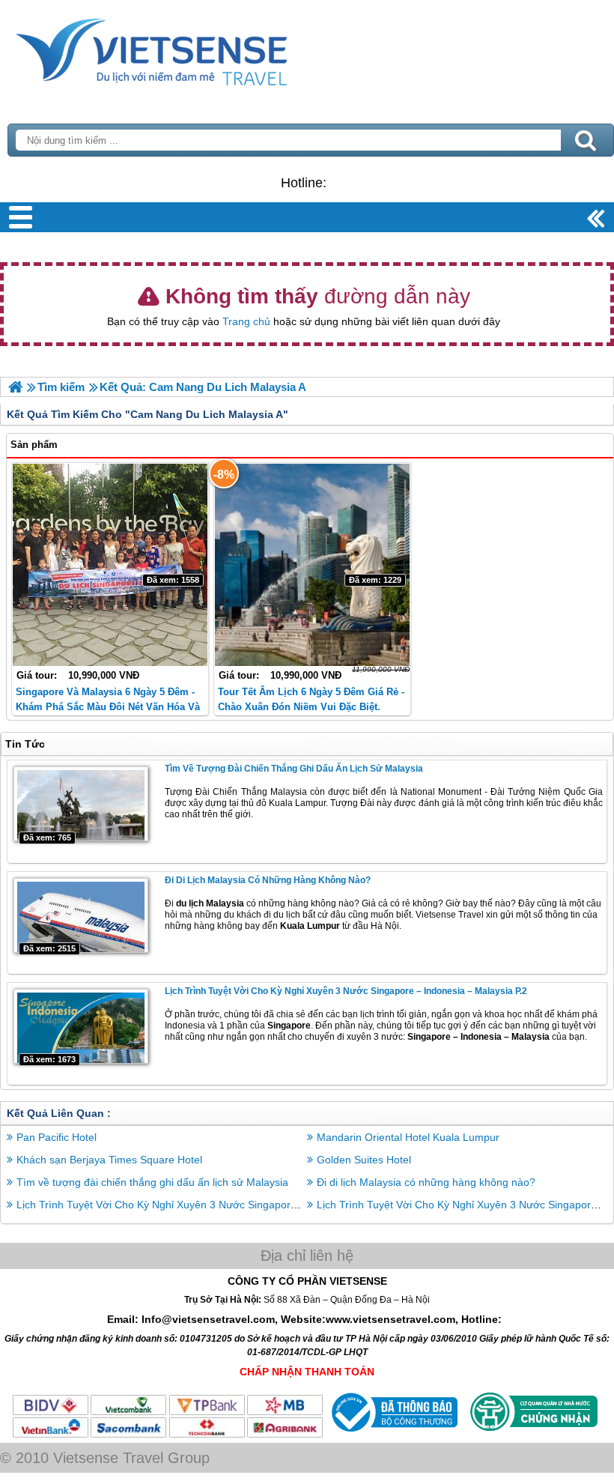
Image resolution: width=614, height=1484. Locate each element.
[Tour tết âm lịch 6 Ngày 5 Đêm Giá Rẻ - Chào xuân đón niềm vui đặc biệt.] (312, 565)
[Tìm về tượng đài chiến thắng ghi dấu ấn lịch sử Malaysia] (80, 803)
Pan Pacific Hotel (56, 1137)
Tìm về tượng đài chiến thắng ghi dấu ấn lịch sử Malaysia (294, 768)
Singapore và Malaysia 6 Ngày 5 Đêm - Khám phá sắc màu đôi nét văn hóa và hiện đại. (108, 706)
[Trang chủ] (15, 387)
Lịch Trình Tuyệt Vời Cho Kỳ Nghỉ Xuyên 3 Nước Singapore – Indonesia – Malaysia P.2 (346, 991)
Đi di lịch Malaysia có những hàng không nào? (268, 880)
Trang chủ (246, 321)
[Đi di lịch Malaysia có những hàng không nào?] (80, 915)
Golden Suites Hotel (364, 1160)
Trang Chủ (188, 48)
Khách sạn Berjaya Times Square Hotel (109, 1160)
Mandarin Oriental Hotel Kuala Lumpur (408, 1137)
